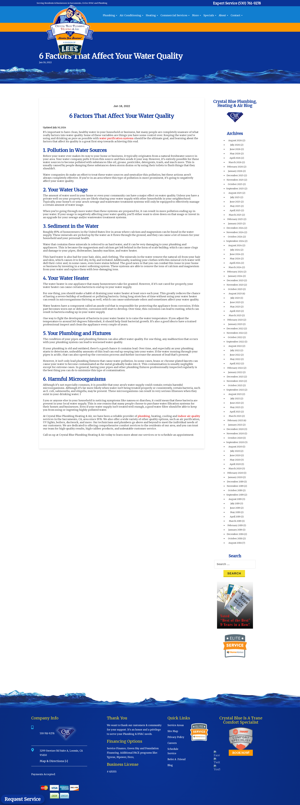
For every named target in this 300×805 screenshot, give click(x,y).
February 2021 (235, 420)
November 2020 (235, 433)
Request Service (23, 799)
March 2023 (235, 315)
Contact (236, 15)
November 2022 (235, 332)
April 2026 (235, 158)
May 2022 (235, 359)
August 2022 (235, 346)
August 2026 (235, 140)
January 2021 (235, 424)
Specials (209, 15)
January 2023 (235, 324)
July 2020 (235, 451)
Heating (151, 15)
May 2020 (235, 459)
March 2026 (235, 162)
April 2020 (235, 464)
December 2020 (235, 429)
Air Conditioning (131, 15)
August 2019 (235, 499)
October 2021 (235, 385)
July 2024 (235, 249)
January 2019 (235, 529)
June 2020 (235, 455)
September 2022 (235, 341)
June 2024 (235, 254)
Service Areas (176, 725)
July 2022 (235, 350)
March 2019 (235, 521)
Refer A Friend (176, 759)
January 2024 (235, 276)
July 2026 (235, 144)
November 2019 (235, 486)
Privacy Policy (176, 737)
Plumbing (109, 15)
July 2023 (235, 298)
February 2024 (235, 271)
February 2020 (235, 472)
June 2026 (235, 149)
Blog (170, 765)
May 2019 (235, 512)
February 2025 (235, 219)
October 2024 (235, 236)
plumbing (144, 416)
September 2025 (235, 188)
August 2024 (235, 245)
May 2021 (235, 407)
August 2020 (235, 446)
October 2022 (235, 337)
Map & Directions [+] (54, 761)
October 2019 (235, 490)
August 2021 (235, 394)
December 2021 (235, 376)
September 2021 (235, 389)
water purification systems (116, 138)
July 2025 (235, 197)
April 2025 (235, 210)
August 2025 (235, 193)
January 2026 (235, 171)
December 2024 (235, 228)
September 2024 (235, 241)
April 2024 (235, 263)
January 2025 (235, 223)
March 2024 (235, 267)
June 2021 (235, 402)
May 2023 (235, 306)
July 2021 (235, 398)
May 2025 (235, 206)
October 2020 (235, 437)
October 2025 (235, 184)
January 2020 (235, 477)
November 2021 (235, 381)
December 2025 (235, 175)
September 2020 (235, 442)
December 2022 (235, 328)
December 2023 (235, 280)
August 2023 (235, 293)
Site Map (173, 731)
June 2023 (235, 302)
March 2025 (235, 214)
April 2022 (235, 363)
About (223, 15)
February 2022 (235, 367)
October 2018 (235, 538)
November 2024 (235, 232)
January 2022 (235, 372)
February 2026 (235, 166)
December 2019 (235, 481)
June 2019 (235, 507)
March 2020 (235, 468)
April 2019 (235, 516)
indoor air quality (189, 416)
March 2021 (235, 416)
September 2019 (235, 494)
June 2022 (235, 354)
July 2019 (235, 503)
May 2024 (235, 258)
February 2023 (235, 319)
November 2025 (235, 179)
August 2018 (235, 542)
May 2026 (235, 153)
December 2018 (235, 534)
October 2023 (235, 289)
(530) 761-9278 (249, 3)
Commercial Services (174, 15)
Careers (172, 743)
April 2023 (235, 311)
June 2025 (235, 201)
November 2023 (235, 284)
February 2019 (235, 525)
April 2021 (235, 411)
